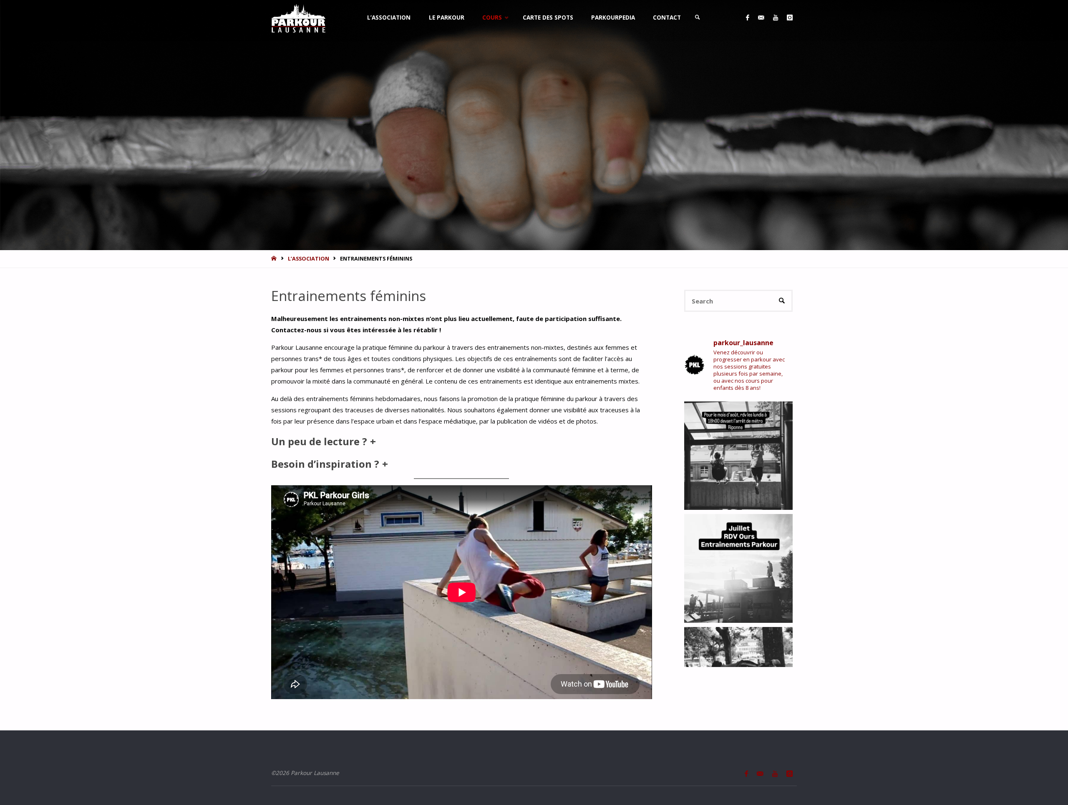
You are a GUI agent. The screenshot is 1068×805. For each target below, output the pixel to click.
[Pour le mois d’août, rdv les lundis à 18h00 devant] (738, 455)
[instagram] (789, 17)
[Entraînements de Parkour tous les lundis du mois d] (738, 568)
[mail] (760, 17)
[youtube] (775, 17)
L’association (308, 258)
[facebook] (747, 17)
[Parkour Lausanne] (298, 17)
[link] (698, 17)
